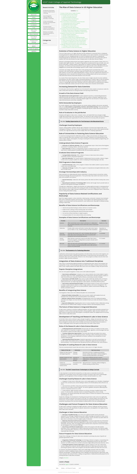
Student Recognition (33, 48)
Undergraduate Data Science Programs (70, 23)
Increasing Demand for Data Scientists (68, 14)
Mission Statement (33, 34)
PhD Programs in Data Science (68, 26)
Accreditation (34, 25)
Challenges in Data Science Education (70, 46)
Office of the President (34, 30)
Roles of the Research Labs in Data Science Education (73, 40)
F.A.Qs (33, 27)
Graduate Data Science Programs (69, 24)
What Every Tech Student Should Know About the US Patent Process (48, 33)
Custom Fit (33, 22)
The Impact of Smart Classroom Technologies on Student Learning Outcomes (49, 28)
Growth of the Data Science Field (69, 16)
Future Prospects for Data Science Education (71, 47)
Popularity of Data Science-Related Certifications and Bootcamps (74, 28)
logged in (67, 464)
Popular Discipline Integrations (68, 34)
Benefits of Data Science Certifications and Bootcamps (74, 30)
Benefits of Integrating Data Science (70, 36)
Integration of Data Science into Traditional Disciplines (72, 33)
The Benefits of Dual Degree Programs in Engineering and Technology (49, 12)
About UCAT (34, 14)
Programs (33, 20)
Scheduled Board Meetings (34, 41)
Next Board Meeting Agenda (33, 45)
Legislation (33, 51)
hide (77, 10)
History (33, 17)
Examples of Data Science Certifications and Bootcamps (74, 31)
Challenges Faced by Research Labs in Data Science (73, 43)
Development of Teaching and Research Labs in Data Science (74, 38)
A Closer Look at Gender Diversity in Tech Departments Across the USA (49, 22)
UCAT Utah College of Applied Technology (62, 2)
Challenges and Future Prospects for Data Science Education (73, 44)
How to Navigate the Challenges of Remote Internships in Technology (48, 17)
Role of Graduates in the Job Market (69, 19)
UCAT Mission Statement (33, 37)
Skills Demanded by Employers (69, 17)
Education (66, 457)
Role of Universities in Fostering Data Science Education (72, 21)
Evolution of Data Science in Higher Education (70, 13)
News (57, 468)
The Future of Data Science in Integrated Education (73, 37)
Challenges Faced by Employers (69, 20)
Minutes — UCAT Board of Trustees (68, 468)
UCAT (80, 468)
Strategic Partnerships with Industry (69, 27)
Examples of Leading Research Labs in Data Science (73, 41)
